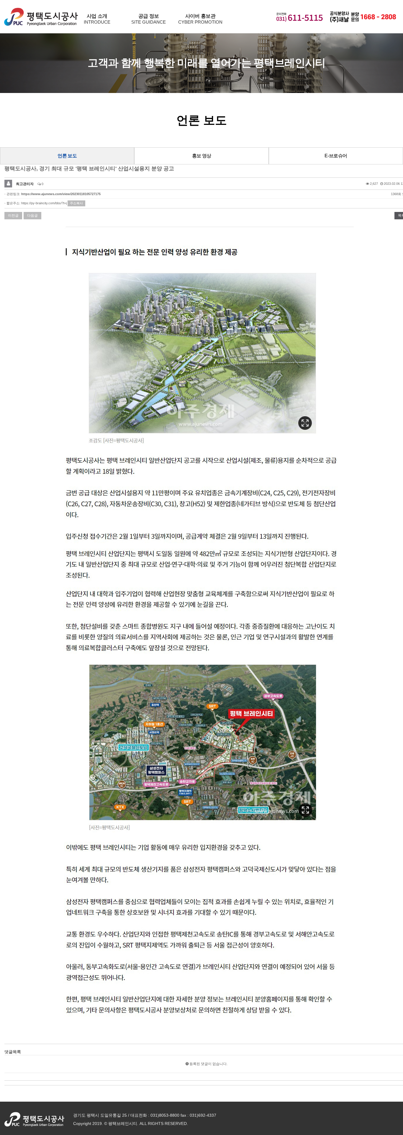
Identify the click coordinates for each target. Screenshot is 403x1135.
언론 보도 (67, 155)
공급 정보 (148, 19)
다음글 (32, 215)
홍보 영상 (201, 155)
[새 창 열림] (34, 1118)
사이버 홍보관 (200, 19)
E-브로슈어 (336, 155)
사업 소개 (97, 19)
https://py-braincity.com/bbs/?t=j (44, 203)
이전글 (13, 215)
